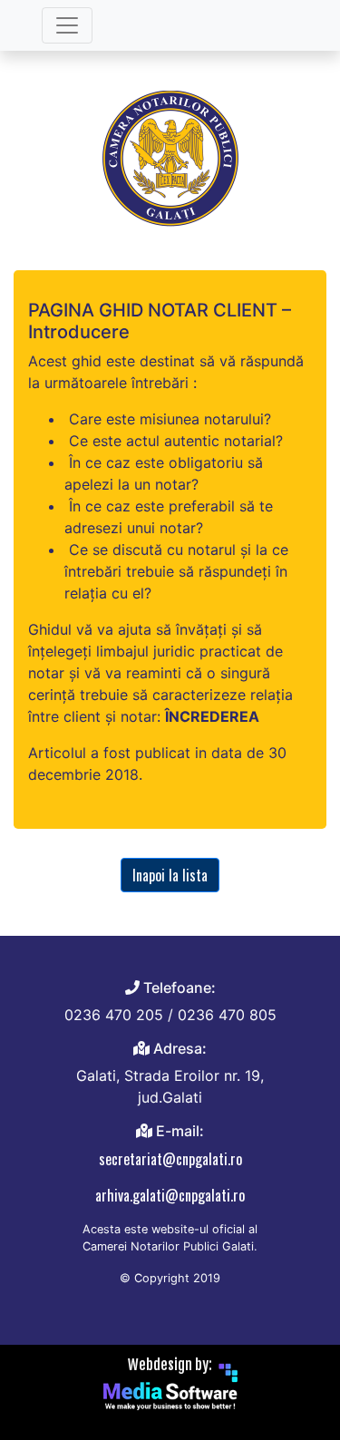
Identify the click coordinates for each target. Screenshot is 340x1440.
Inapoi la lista (170, 875)
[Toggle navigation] (67, 25)
